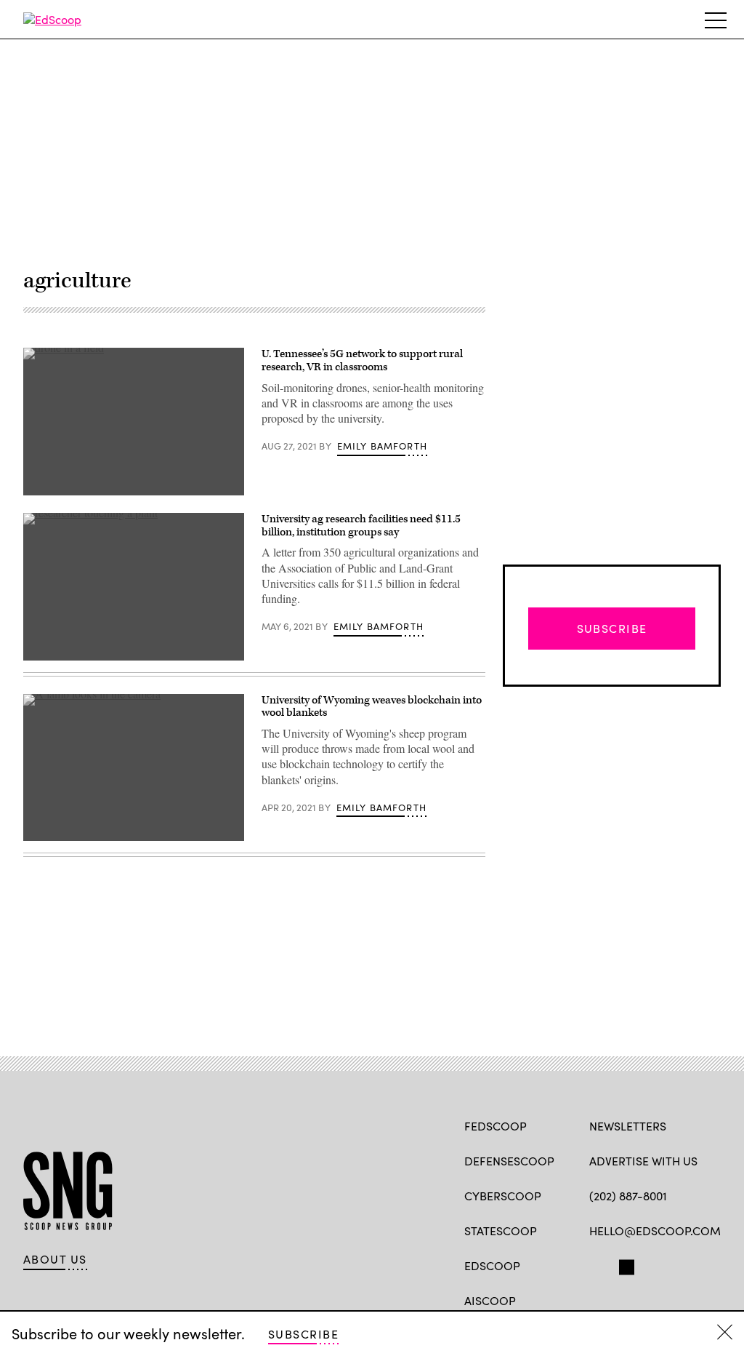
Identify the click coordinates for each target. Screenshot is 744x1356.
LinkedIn (653, 1264)
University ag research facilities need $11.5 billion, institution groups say (361, 525)
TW (624, 1264)
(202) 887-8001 (628, 1195)
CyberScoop (502, 1195)
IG (676, 1264)
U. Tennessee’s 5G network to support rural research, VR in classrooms (362, 360)
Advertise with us (643, 1160)
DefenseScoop (509, 1160)
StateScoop (500, 1230)
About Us (55, 1259)
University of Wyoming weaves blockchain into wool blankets (372, 706)
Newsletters (627, 1125)
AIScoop (490, 1300)
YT (704, 1264)
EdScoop (492, 1265)
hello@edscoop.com (655, 1230)
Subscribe (303, 1333)
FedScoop (495, 1125)
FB (596, 1264)
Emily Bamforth (382, 445)
